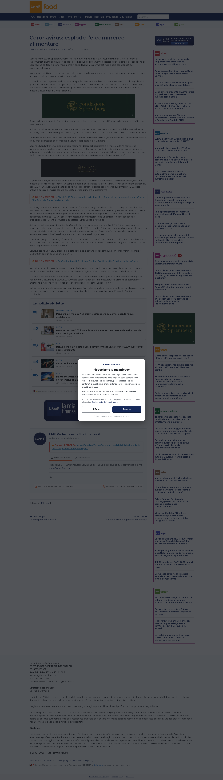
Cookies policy (98, 402)
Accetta (127, 409)
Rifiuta (96, 409)
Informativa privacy (112, 402)
